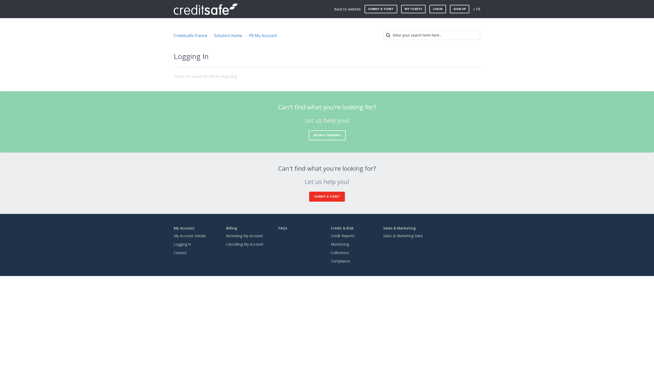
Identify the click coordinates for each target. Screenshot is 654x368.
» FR (476, 9)
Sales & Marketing (399, 228)
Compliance (340, 261)
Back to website (347, 9)
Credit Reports (343, 235)
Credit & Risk (342, 228)
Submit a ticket (381, 9)
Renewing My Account (244, 235)
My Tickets (413, 9)
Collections (340, 252)
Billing (231, 228)
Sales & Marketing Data (403, 235)
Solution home (228, 35)
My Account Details (190, 235)
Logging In (182, 244)
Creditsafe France (190, 35)
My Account (184, 228)
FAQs (282, 228)
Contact (180, 252)
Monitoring (340, 244)
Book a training (327, 135)
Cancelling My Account (244, 244)
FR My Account (263, 35)
